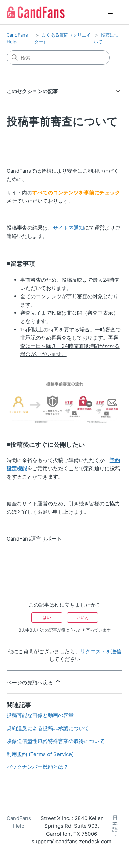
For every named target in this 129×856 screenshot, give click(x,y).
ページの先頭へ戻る (30, 682)
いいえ (82, 617)
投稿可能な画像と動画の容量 (40, 715)
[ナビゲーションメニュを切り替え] (110, 12)
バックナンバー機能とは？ (37, 767)
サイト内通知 (68, 227)
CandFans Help (19, 822)
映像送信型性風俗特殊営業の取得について (56, 741)
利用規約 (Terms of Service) (40, 754)
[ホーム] (36, 12)
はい (47, 617)
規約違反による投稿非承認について (48, 728)
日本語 (115, 824)
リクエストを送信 (100, 651)
